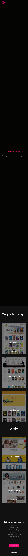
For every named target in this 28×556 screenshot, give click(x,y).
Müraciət (14, 545)
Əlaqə (25, 3)
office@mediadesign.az (14, 530)
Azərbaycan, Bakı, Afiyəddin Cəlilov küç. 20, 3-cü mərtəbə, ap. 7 (14, 534)
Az (17, 3)
